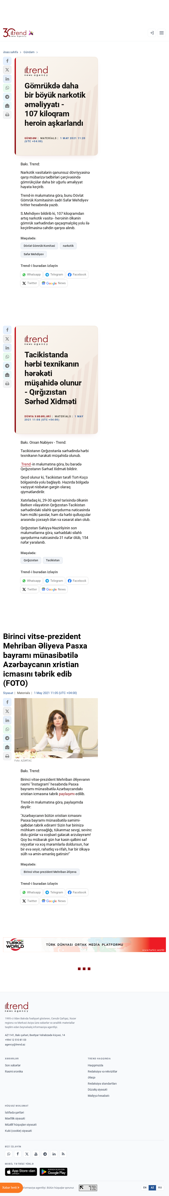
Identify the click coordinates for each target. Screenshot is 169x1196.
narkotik (68, 245)
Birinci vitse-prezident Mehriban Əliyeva (50, 872)
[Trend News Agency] (16, 1007)
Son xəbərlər (13, 1065)
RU (160, 1187)
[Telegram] (45, 1154)
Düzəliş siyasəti (97, 1089)
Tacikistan (53, 560)
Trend (26, 464)
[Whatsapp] (8, 1154)
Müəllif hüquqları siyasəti (20, 1124)
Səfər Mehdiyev (34, 254)
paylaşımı (67, 794)
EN (145, 1187)
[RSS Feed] (63, 1154)
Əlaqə (91, 1077)
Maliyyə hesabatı (98, 1095)
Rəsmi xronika (14, 1071)
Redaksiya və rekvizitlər (102, 1071)
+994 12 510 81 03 (15, 1039)
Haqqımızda (95, 1065)
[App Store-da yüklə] (21, 1172)
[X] (27, 1154)
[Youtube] (36, 1154)
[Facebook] (17, 1154)
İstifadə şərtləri (14, 1112)
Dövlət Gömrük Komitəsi (39, 245)
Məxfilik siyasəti (15, 1118)
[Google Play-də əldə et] (53, 1172)
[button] (7, 61)
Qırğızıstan (31, 560)
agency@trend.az (15, 1044)
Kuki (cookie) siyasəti (18, 1130)
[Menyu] (161, 33)
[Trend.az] (18, 32)
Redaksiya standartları (102, 1083)
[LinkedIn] (54, 1154)
